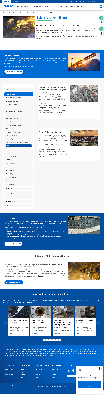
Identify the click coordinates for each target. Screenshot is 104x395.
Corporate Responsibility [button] (35, 6)
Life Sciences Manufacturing (13, 125)
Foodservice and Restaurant (13, 115)
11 (58, 339)
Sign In (100, 1)
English (75, 1)
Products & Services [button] (21, 6)
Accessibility (39, 369)
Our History (8, 188)
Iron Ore (9, 149)
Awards (22, 369)
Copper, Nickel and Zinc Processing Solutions (18, 142)
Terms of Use (62, 386)
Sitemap (38, 377)
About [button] (71, 6)
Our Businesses (10, 201)
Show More (13, 333)
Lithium (9, 152)
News (21, 377)
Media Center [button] (63, 6)
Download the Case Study (13, 282)
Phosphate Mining (11, 156)
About (10, 12)
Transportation (10, 184)
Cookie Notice (81, 380)
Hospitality (9, 122)
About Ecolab (10, 86)
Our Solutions (8, 369)
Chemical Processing (11, 104)
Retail (7, 181)
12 (59, 339)
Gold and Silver (11, 146)
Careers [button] (78, 6)
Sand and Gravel (11, 163)
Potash (8, 159)
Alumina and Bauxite (12, 135)
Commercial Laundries (11, 108)
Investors (81, 1)
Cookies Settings (90, 390)
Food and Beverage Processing (14, 111)
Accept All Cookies (89, 383)
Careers (53, 372)
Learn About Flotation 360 (13, 243)
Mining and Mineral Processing (35, 12)
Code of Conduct (56, 377)
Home (4, 12)
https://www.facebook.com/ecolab (73, 370)
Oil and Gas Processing (12, 177)
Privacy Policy (54, 386)
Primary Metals (10, 170)
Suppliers (8, 205)
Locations (8, 197)
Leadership (8, 193)
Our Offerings (8, 372)
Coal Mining (10, 139)
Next (98, 323)
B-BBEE (7, 90)
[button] (27, 6)
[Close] (101, 368)
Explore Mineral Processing (14, 71)
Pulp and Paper (10, 174)
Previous (5, 323)
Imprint (38, 374)
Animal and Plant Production (13, 97)
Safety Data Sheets (91, 1)
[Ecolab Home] (8, 6)
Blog (21, 372)
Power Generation (10, 167)
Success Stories (9, 374)
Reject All (89, 386)
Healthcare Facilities (11, 118)
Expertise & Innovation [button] (51, 6)
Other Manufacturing (11, 129)
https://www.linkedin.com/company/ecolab (69, 370)
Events (22, 374)
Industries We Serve (20, 12)
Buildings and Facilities (12, 101)
